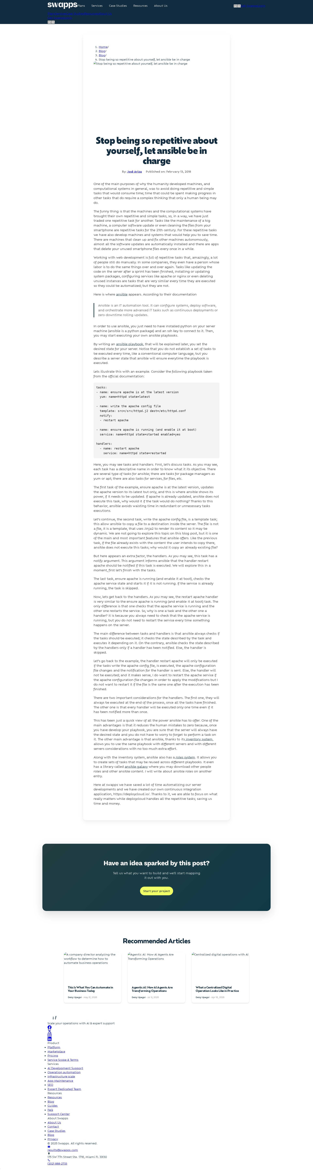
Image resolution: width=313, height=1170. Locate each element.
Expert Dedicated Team (64, 1089)
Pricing (53, 1055)
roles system (185, 757)
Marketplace (56, 1051)
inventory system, (199, 739)
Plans (81, 5)
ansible (121, 294)
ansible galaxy (136, 767)
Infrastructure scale (61, 1076)
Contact (53, 1126)
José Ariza (134, 171)
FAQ (50, 1110)
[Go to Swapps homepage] (62, 5)
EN (235, 6)
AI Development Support (65, 1068)
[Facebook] (156, 1027)
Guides (53, 1105)
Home (103, 47)
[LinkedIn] (156, 1039)
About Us (160, 5)
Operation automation (64, 1072)
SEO (50, 1084)
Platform (54, 1047)
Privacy (53, 1139)
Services (97, 5)
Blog (102, 51)
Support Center (59, 1114)
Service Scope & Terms (63, 1060)
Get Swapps (249, 5)
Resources (140, 5)
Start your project (156, 891)
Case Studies (118, 5)
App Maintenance (60, 1080)
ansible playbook (129, 344)
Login (261, 5)
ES (239, 6)
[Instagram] (156, 1035)
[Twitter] (156, 1031)
